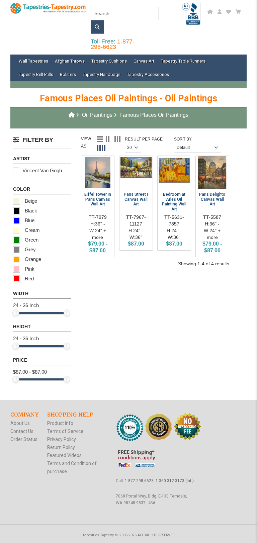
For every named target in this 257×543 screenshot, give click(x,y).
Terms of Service (65, 431)
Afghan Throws (70, 61)
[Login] (220, 11)
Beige (30, 201)
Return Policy (61, 447)
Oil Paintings (97, 115)
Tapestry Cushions (109, 61)
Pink (28, 269)
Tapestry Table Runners (183, 61)
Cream (31, 230)
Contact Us (21, 431)
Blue (28, 220)
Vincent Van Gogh (42, 170)
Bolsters (68, 74)
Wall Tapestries (33, 61)
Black (30, 210)
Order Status (23, 439)
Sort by (183, 139)
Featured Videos (64, 455)
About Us (20, 423)
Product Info (60, 423)
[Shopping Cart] (239, 11)
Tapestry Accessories (148, 74)
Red (28, 278)
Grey (29, 249)
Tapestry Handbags (101, 74)
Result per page (144, 139)
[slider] (15, 312)
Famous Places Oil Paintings (153, 115)
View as (86, 143)
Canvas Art (144, 61)
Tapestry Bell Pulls (36, 74)
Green (30, 240)
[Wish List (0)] (229, 11)
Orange (32, 259)
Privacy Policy (61, 439)
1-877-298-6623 (113, 44)
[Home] (211, 11)
